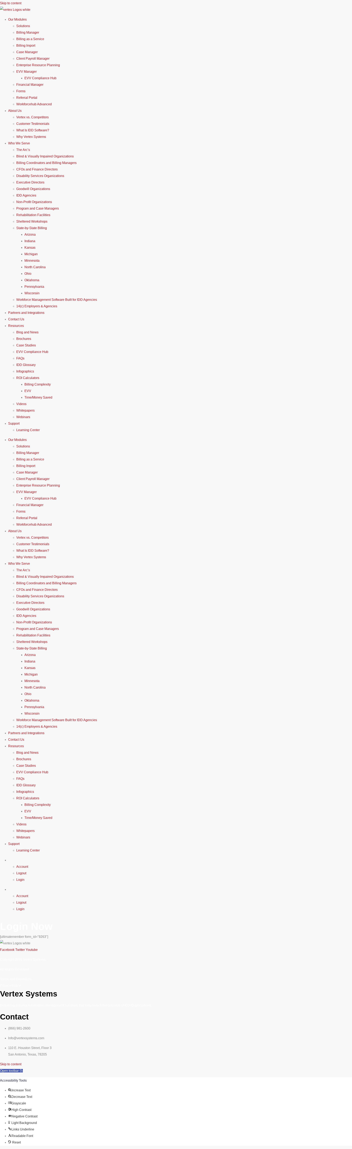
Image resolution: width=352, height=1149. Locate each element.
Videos (21, 404)
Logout (21, 873)
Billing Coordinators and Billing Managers (46, 163)
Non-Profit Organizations (34, 202)
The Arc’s (23, 150)
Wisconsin (32, 293)
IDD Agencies (26, 195)
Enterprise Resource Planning (38, 65)
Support (14, 423)
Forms (20, 91)
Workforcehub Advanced (34, 104)
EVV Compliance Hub (40, 78)
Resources (16, 325)
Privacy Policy (10, 985)
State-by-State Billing (31, 228)
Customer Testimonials (32, 123)
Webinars (23, 417)
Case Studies (26, 345)
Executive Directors (30, 182)
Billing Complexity (37, 384)
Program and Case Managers (37, 208)
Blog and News (27, 332)
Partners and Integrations (26, 312)
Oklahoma (31, 280)
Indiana (29, 241)
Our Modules (17, 19)
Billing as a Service (30, 39)
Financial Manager (29, 84)
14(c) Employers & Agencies (36, 306)
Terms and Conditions (16, 979)
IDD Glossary (26, 365)
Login (20, 879)
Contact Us (16, 319)
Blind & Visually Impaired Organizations (45, 156)
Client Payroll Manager (33, 58)
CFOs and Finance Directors (37, 169)
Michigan (31, 254)
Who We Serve (19, 143)
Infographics (25, 371)
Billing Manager (27, 32)
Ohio (27, 273)
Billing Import (25, 45)
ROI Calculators (27, 378)
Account (22, 866)
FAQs (20, 358)
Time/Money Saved (38, 397)
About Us (15, 110)
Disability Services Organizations (40, 176)
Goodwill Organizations (33, 189)
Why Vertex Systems (31, 136)
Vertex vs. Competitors (32, 117)
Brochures (23, 339)
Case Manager (27, 52)
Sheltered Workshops (31, 221)
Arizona (30, 234)
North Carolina (35, 267)
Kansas (29, 247)
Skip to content (10, 3)
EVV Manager (26, 71)
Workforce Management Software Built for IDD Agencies (56, 299)
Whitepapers (25, 410)
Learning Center (28, 430)
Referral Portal (26, 97)
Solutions (23, 26)
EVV (27, 391)
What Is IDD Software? (32, 130)
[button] (11, 1070)
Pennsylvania (34, 286)
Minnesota (32, 260)
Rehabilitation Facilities (33, 215)
